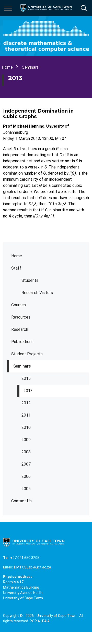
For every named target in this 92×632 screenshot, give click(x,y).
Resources (20, 317)
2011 (26, 415)
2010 (26, 427)
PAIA (46, 621)
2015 (26, 378)
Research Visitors (37, 292)
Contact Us (21, 501)
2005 (26, 488)
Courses (18, 304)
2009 (26, 439)
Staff (16, 268)
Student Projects (27, 353)
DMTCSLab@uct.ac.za (32, 567)
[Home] (33, 542)
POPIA (35, 621)
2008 (26, 451)
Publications (22, 341)
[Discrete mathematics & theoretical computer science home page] (47, 36)
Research (19, 329)
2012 (26, 402)
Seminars (22, 366)
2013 (28, 390)
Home (16, 255)
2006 (26, 476)
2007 (26, 464)
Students (29, 280)
